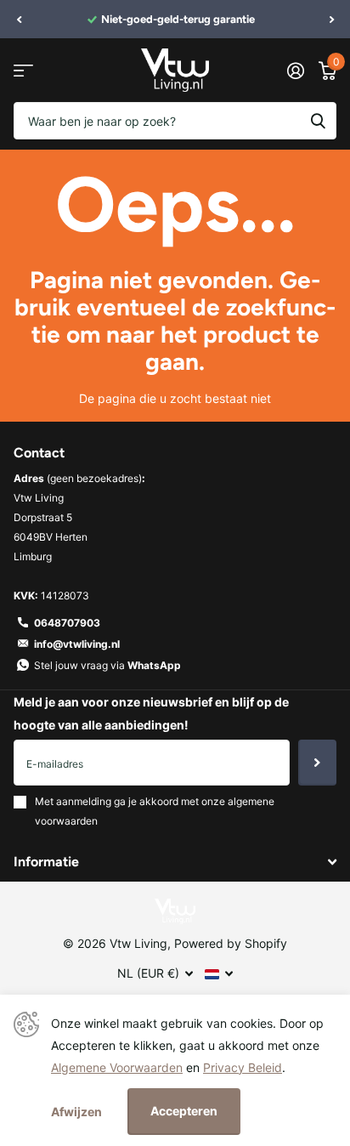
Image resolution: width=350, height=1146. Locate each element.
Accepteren (183, 1110)
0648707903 (67, 622)
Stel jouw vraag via (107, 665)
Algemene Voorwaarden (117, 1067)
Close (175, 862)
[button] (18, 19)
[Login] (295, 70)
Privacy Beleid (242, 1067)
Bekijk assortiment (23, 70)
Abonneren (317, 763)
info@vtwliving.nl (77, 644)
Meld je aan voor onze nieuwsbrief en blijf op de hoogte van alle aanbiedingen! (151, 713)
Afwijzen (76, 1111)
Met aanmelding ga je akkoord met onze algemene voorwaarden (154, 810)
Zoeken (317, 120)
